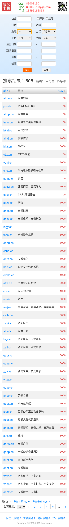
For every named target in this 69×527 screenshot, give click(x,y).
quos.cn (8, 355)
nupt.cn (8, 460)
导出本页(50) (20, 501)
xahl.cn (8, 484)
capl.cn (8, 194)
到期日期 (11, 50)
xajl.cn (7, 347)
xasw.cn (8, 186)
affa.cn (7, 283)
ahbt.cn (8, 427)
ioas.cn (8, 411)
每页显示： (10, 506)
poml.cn (8, 106)
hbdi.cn (8, 419)
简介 (38, 25)
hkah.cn (8, 130)
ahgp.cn (8, 114)
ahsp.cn (8, 395)
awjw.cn (8, 307)
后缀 (14, 31)
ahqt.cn (8, 468)
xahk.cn (8, 323)
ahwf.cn (8, 331)
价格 (14, 57)
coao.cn (8, 387)
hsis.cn (7, 267)
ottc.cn (7, 154)
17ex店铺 (57, 518)
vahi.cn (8, 162)
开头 (42, 18)
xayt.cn (8, 476)
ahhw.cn (8, 443)
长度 (14, 63)
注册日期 (11, 44)
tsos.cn (8, 235)
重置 (46, 70)
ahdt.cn (8, 210)
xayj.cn (7, 371)
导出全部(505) (40, 501)
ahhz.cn (8, 492)
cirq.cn (7, 170)
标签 (38, 38)
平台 (14, 38)
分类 (38, 31)
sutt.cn (7, 435)
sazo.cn (8, 202)
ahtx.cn (8, 259)
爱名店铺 (28, 518)
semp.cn (8, 178)
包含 (14, 18)
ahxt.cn (8, 138)
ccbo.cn (8, 251)
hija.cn (7, 146)
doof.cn (8, 403)
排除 (14, 25)
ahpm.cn (8, 98)
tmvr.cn (8, 122)
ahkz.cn (8, 218)
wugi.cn (8, 379)
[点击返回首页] (6, 6)
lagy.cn (7, 227)
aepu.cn (8, 243)
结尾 (50, 18)
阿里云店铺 (12, 518)
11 (64, 506)
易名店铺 (43, 518)
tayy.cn (7, 339)
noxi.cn (8, 299)
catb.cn (8, 315)
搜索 (27, 70)
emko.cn (8, 275)
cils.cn (7, 291)
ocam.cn (8, 363)
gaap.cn (8, 452)
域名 (6, 91)
